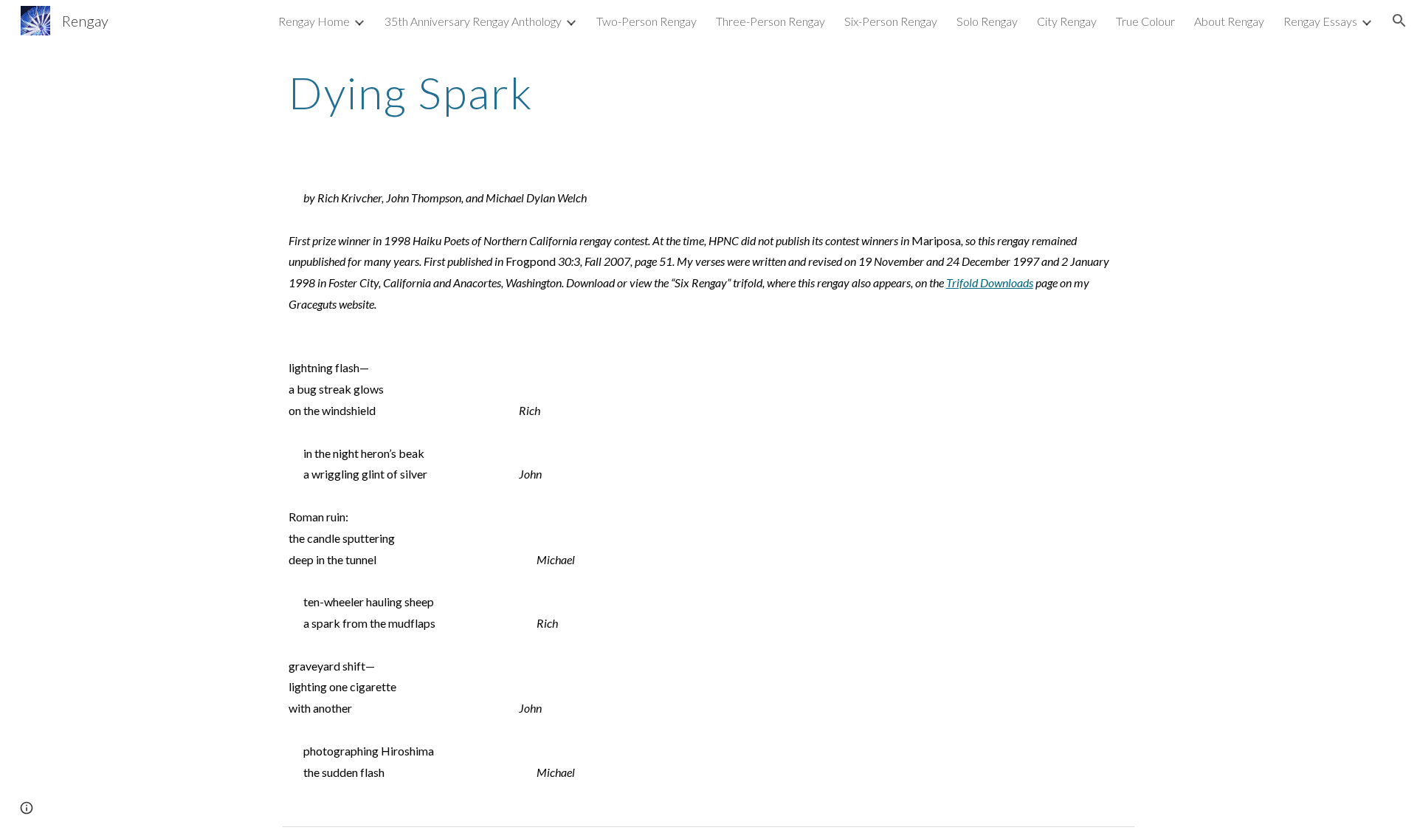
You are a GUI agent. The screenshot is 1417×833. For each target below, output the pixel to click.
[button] (1399, 20)
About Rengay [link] (1229, 21)
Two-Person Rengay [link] (646, 21)
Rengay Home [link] (314, 21)
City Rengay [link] (1067, 21)
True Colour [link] (1145, 21)
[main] (708, 92)
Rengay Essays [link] (1320, 21)
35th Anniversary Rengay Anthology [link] (473, 21)
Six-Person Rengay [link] (890, 21)
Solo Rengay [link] (987, 21)
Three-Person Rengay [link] (770, 21)
